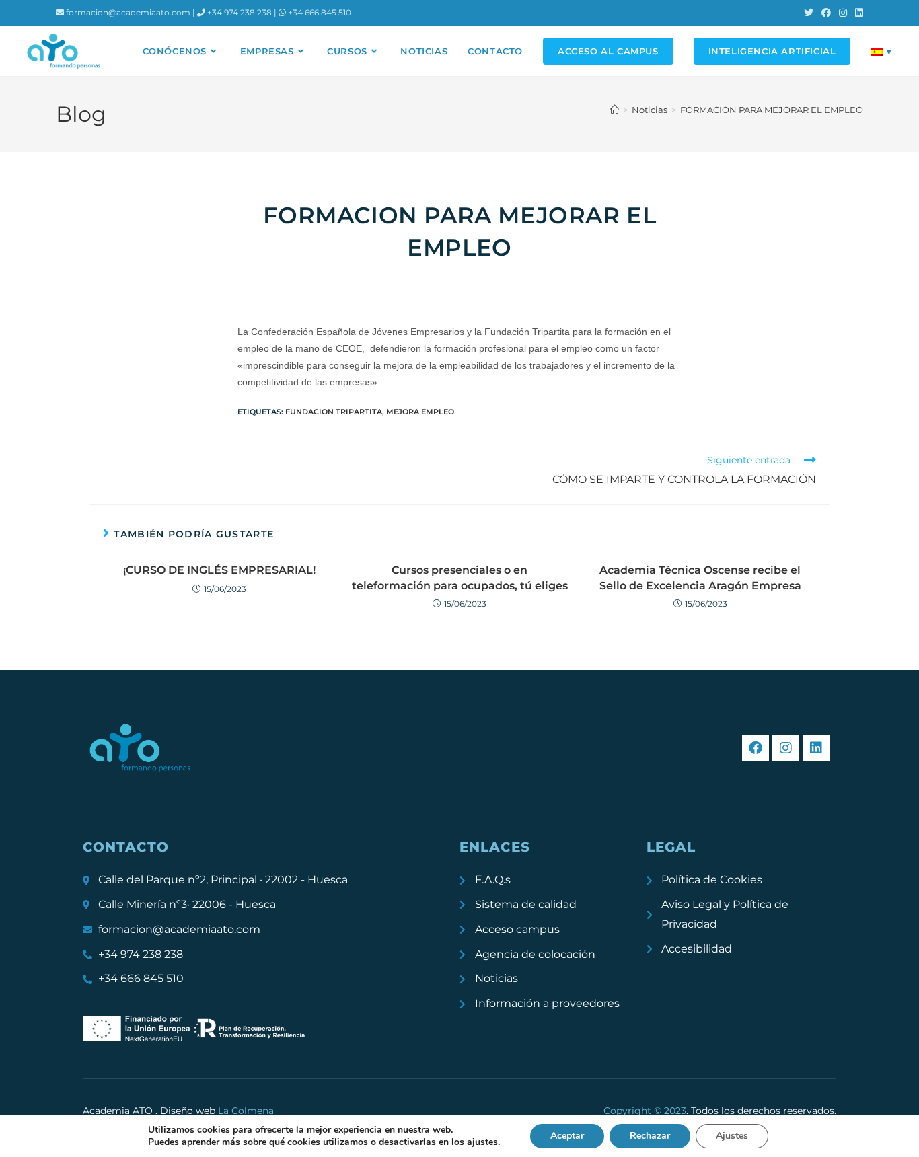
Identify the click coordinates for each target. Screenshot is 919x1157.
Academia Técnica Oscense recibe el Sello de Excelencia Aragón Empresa (700, 577)
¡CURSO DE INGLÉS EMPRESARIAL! (219, 570)
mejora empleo (420, 411)
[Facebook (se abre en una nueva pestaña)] (826, 13)
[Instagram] (785, 748)
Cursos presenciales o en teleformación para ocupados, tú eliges (460, 577)
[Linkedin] (816, 748)
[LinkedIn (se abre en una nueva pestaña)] (857, 13)
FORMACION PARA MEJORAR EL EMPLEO (771, 109)
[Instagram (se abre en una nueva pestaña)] (843, 13)
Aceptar (567, 1135)
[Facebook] (755, 748)
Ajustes (732, 1135)
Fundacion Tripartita (333, 411)
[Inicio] (614, 109)
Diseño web (217, 1111)
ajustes (482, 1142)
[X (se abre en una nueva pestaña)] (808, 13)
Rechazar (650, 1135)
